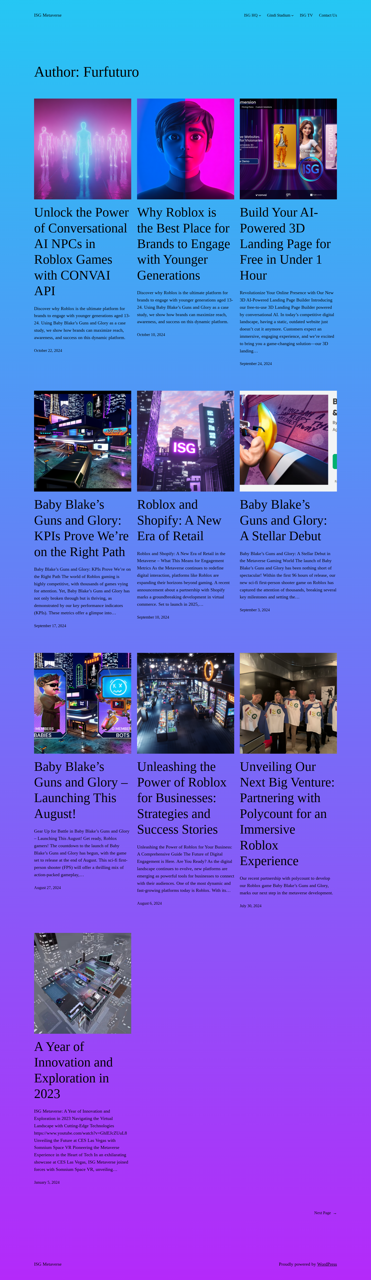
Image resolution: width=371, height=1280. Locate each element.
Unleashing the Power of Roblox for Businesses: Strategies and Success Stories (182, 798)
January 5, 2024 (47, 1182)
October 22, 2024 (48, 350)
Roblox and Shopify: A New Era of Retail (179, 520)
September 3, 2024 (255, 610)
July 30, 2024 (250, 906)
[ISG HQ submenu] (260, 15)
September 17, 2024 (50, 626)
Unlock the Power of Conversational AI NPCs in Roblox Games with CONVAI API (81, 251)
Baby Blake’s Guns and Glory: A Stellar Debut (283, 520)
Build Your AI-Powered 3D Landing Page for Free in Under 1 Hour (285, 243)
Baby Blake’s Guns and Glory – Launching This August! (81, 790)
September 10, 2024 (153, 617)
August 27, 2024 (47, 888)
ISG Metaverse (48, 15)
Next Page (325, 1213)
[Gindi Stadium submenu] (292, 15)
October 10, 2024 (151, 334)
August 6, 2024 (149, 903)
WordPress (327, 1264)
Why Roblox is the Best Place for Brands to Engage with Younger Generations (183, 243)
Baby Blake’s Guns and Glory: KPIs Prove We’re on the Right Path (81, 528)
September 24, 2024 (256, 363)
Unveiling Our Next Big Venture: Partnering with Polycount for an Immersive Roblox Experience (287, 813)
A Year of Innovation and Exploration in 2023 (73, 1070)
